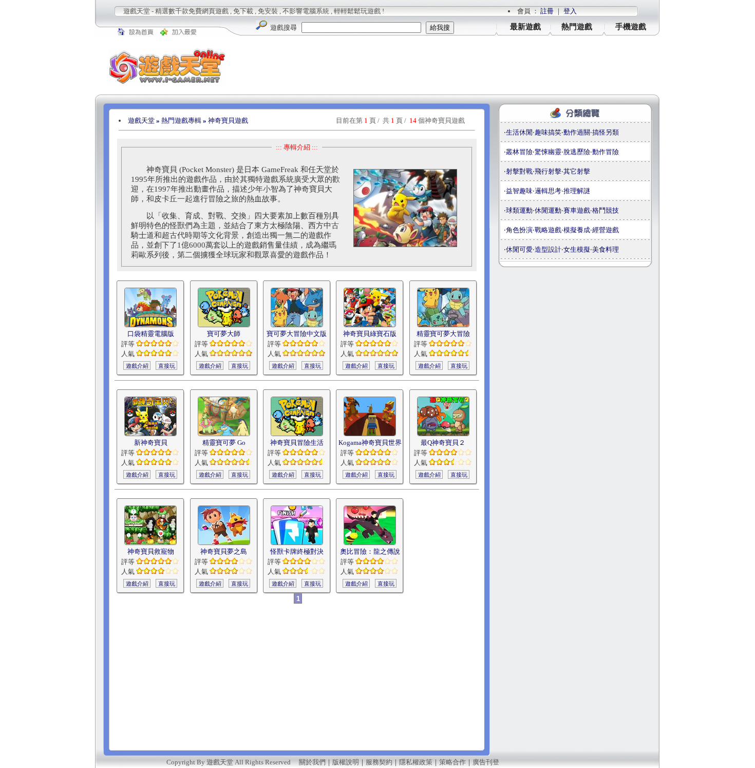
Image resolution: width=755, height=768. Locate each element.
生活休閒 (519, 132)
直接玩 (166, 366)
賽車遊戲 (576, 210)
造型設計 (548, 249)
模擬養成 (576, 230)
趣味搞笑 (548, 132)
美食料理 (605, 249)
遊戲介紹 (137, 366)
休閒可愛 (519, 249)
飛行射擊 (548, 171)
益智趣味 (519, 191)
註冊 (547, 11)
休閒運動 (548, 210)
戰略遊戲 (548, 230)
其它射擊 (576, 171)
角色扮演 (519, 230)
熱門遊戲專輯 (181, 120)
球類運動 (519, 210)
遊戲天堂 (141, 120)
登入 (570, 11)
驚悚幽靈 (548, 152)
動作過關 (576, 132)
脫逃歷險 (576, 152)
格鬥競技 (605, 210)
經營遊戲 (605, 230)
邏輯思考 (548, 191)
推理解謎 (576, 191)
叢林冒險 (519, 152)
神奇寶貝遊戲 (228, 120)
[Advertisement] (449, 66)
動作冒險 (605, 152)
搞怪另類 (605, 132)
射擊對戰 (519, 171)
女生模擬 (576, 249)
